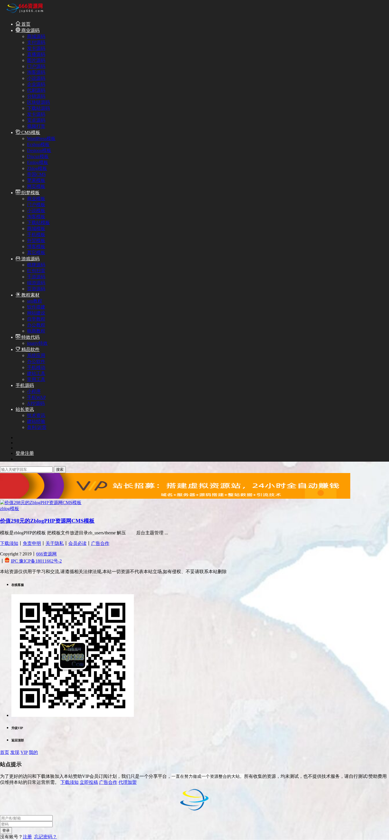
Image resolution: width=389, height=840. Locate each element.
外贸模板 (36, 240)
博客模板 (36, 246)
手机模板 (36, 234)
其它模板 (36, 252)
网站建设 (36, 313)
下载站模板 (38, 222)
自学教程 (36, 318)
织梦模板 (30, 192)
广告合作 (100, 543)
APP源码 (36, 403)
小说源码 (36, 78)
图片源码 (36, 60)
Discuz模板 (38, 156)
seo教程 (34, 301)
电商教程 (36, 330)
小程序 (34, 391)
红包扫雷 (36, 270)
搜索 (60, 469)
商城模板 (36, 228)
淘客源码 (36, 72)
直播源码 (36, 54)
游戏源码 (30, 258)
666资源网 (46, 553)
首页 (25, 24)
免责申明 (32, 543)
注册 (27, 836)
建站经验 (36, 421)
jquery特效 (37, 343)
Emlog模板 (37, 162)
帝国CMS (36, 174)
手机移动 (36, 367)
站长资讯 (25, 409)
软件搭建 (36, 307)
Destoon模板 (39, 150)
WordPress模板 (41, 138)
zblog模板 (9, 508)
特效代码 (30, 337)
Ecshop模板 (38, 144)
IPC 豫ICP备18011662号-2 (36, 561)
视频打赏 (36, 126)
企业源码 (36, 84)
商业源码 (30, 30)
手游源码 (36, 276)
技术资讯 (36, 415)
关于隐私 (55, 543)
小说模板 (36, 210)
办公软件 (36, 361)
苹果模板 (36, 180)
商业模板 (36, 198)
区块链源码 (38, 102)
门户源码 (36, 66)
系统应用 (36, 355)
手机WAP (36, 397)
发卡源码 (36, 48)
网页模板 (36, 186)
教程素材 (30, 295)
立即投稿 (89, 782)
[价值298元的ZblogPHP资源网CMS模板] (40, 502)
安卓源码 (36, 120)
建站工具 (36, 373)
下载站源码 (38, 108)
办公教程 (36, 324)
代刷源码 (36, 90)
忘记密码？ (45, 836)
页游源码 (36, 288)
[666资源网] (24, 13)
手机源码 (25, 385)
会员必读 (77, 543)
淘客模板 (36, 216)
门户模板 (36, 204)
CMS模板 (30, 132)
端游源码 (36, 282)
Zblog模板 (37, 168)
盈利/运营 (36, 427)
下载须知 (9, 543)
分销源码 (36, 96)
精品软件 (30, 349)
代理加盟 (127, 782)
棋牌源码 (36, 264)
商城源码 (36, 36)
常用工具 (36, 379)
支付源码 (36, 42)
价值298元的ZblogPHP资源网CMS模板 (47, 521)
